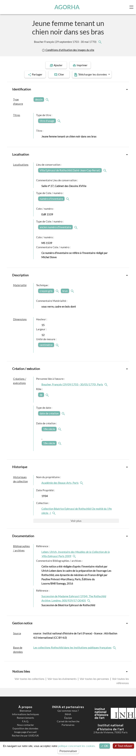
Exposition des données (25, 728)
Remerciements (25, 718)
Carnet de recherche (68, 721)
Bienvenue (25, 711)
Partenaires (68, 725)
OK (105, 745)
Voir (76, 520)
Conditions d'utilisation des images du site (69, 49)
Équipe (68, 718)
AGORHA (67, 7)
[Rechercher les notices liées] (100, 41)
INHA (68, 714)
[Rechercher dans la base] (115, 647)
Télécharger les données (92, 74)
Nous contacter (25, 725)
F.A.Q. (25, 721)
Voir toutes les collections (30, 678)
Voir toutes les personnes (94, 678)
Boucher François (65, 41)
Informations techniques (25, 714)
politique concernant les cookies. (77, 745)
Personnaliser (68, 751)
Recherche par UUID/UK (25, 735)
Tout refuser (124, 745)
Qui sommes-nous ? (68, 711)
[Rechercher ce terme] (47, 99)
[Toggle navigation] (132, 7)
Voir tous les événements (62, 678)
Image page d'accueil (25, 732)
